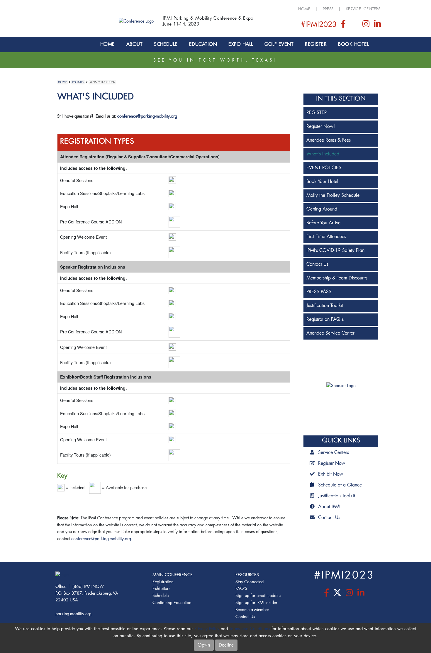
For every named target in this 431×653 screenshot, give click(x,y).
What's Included (322, 154)
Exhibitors (161, 588)
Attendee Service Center (330, 333)
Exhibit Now (330, 474)
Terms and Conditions (249, 629)
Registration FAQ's (325, 319)
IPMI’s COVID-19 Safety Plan (335, 250)
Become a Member (252, 610)
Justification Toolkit (324, 305)
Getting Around (321, 209)
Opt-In (204, 645)
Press (328, 9)
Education (203, 44)
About (134, 44)
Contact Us (317, 264)
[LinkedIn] (377, 25)
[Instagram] (366, 25)
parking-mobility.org (73, 614)
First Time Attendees (326, 236)
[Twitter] (354, 25)
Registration (163, 582)
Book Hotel (353, 44)
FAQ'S (241, 588)
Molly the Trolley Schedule (332, 195)
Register (316, 44)
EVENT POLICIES (323, 167)
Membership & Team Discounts (336, 278)
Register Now (331, 463)
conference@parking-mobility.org (147, 116)
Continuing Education (171, 603)
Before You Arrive (323, 223)
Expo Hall (240, 44)
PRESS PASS (318, 291)
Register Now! (320, 126)
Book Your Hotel (322, 181)
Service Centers (363, 9)
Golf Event (279, 44)
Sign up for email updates (258, 595)
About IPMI (329, 506)
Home (304, 9)
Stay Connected (249, 582)
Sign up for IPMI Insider (256, 603)
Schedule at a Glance (340, 485)
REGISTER (316, 112)
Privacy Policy (206, 629)
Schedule (166, 44)
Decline (226, 645)
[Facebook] (343, 25)
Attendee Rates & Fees (328, 140)
